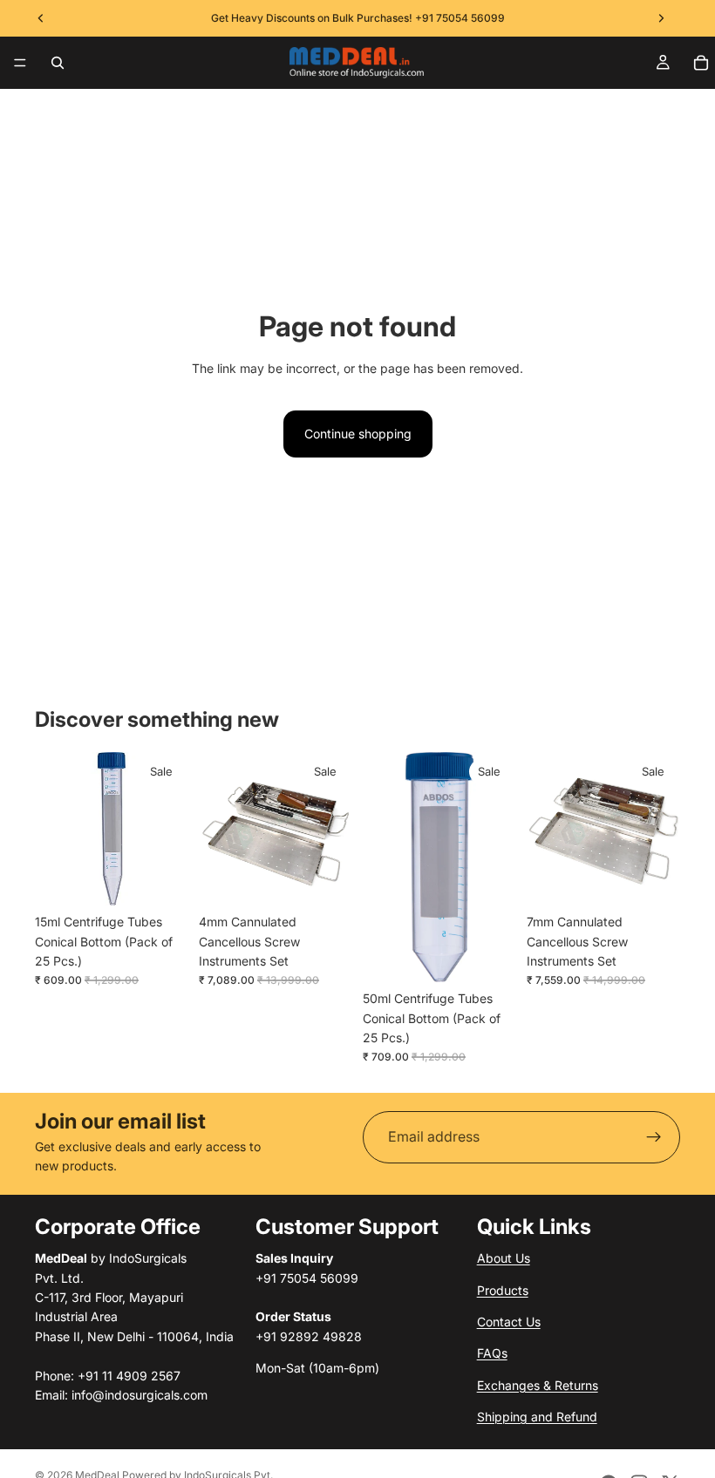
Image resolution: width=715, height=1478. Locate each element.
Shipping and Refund (537, 1416)
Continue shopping (358, 433)
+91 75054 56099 (460, 17)
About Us (503, 1258)
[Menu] (20, 63)
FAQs (492, 1353)
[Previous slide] (218, 829)
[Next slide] (333, 829)
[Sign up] (654, 1137)
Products (502, 1290)
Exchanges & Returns (537, 1385)
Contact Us (509, 1321)
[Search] (57, 63)
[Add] (161, 878)
